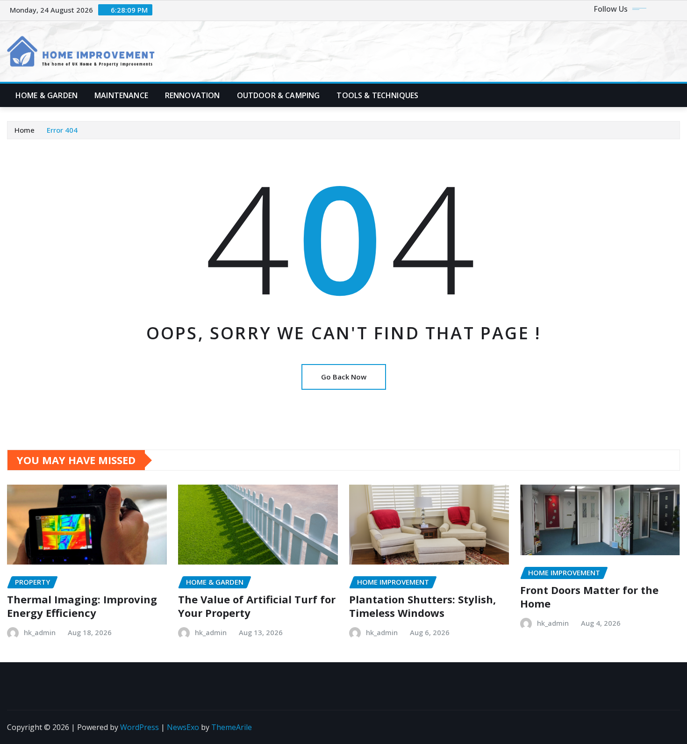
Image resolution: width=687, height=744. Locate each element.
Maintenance (121, 95)
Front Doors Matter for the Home (589, 596)
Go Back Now (343, 376)
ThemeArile (231, 727)
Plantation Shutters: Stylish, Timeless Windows (422, 606)
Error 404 (62, 130)
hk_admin (40, 632)
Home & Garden (46, 95)
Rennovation (192, 95)
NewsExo (183, 727)
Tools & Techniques (377, 95)
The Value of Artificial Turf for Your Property (257, 606)
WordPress (139, 727)
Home (24, 130)
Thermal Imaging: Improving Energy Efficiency (82, 606)
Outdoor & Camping (278, 95)
